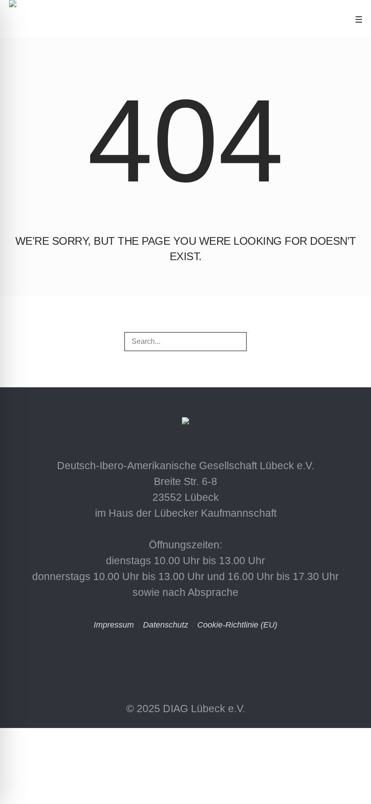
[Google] (224, 657)
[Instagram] (146, 657)
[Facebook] (185, 657)
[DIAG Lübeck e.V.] (185, 424)
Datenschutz (165, 624)
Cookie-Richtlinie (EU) (237, 624)
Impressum (114, 624)
